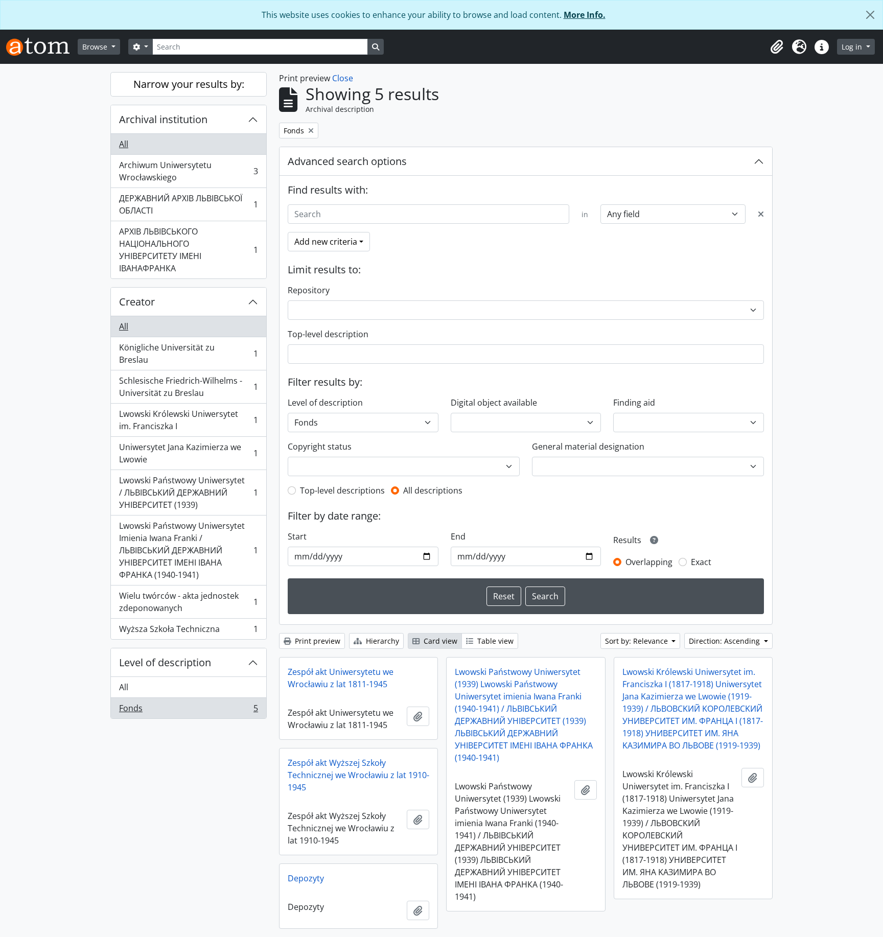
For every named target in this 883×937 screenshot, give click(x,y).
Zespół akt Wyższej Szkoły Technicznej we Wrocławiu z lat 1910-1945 (358, 775)
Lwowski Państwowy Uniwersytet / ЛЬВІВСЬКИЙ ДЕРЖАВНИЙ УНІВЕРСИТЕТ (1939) (188, 492)
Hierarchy (381, 641)
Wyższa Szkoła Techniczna (188, 631)
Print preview (316, 641)
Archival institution (163, 119)
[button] (776, 47)
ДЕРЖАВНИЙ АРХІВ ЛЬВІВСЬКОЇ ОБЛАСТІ (188, 204)
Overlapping (648, 562)
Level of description (165, 662)
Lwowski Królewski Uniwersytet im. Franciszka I (188, 420)
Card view (439, 641)
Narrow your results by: (188, 84)
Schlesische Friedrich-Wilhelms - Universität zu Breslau (188, 387)
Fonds (188, 710)
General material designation (588, 446)
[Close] (870, 15)
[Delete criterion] (761, 214)
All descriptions (432, 490)
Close (342, 78)
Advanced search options (347, 161)
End (458, 536)
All (123, 144)
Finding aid (634, 402)
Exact (701, 562)
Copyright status (320, 446)
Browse (95, 47)
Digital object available (494, 402)
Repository (309, 290)
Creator (137, 302)
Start (297, 536)
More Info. (585, 14)
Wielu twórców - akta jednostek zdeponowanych (188, 602)
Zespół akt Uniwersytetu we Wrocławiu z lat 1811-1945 (340, 678)
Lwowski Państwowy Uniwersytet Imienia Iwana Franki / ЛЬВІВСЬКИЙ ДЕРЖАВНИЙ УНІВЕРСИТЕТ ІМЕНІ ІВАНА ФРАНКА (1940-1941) (188, 550)
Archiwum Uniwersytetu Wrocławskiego (188, 171)
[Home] (42, 47)
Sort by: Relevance (637, 641)
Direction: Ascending (725, 641)
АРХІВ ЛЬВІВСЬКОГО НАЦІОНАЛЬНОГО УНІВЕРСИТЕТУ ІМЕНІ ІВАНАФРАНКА (188, 250)
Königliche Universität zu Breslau (188, 353)
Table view (494, 641)
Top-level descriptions (342, 490)
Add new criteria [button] (325, 241)
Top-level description (328, 334)
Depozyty (306, 878)
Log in (853, 47)
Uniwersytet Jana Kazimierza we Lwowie (188, 453)
